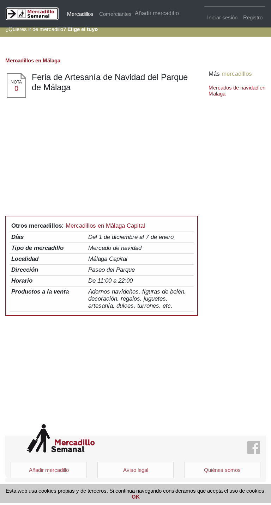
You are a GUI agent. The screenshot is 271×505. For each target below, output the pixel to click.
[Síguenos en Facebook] (253, 448)
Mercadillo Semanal (60, 438)
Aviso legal (135, 470)
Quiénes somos (222, 470)
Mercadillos (80, 14)
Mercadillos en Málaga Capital (105, 225)
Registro (253, 17)
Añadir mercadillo (157, 13)
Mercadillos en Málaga (32, 60)
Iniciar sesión (222, 17)
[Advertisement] (101, 151)
